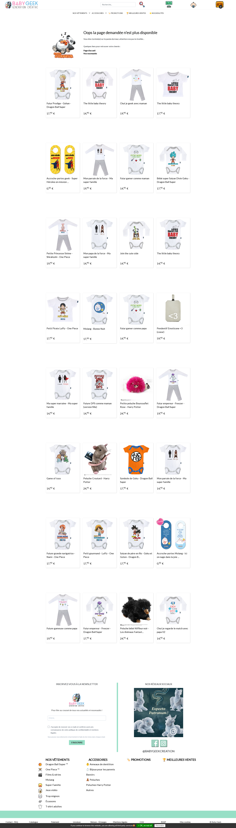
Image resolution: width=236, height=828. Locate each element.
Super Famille (53, 784)
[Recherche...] (142, 4)
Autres (90, 790)
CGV (142, 822)
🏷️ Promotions (115, 13)
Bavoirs (90, 774)
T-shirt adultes (53, 806)
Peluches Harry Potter (98, 784)
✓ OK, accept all (145, 825)
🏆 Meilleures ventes (136, 13)
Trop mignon (52, 796)
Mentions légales (120, 822)
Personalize (160, 826)
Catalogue (33, 822)
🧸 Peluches (93, 779)
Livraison (77, 822)
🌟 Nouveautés (156, 13)
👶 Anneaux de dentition (100, 764)
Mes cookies (185, 822)
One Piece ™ (52, 769)
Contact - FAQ (12, 822)
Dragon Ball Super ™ (56, 764)
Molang (49, 779)
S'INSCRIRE (77, 743)
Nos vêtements (80, 13)
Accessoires (98, 13)
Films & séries (53, 774)
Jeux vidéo (51, 790)
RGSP (163, 822)
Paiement (55, 822)
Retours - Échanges (98, 822)
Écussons (50, 801)
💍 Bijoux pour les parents (100, 769)
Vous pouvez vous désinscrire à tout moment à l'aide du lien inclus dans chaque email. (76, 737)
